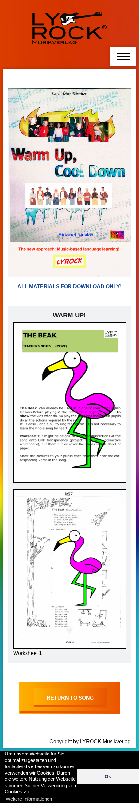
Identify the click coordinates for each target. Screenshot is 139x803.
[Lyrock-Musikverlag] (69, 25)
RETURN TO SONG (70, 698)
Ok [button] (108, 776)
